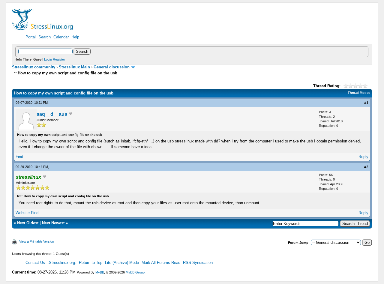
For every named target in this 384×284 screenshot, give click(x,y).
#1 (366, 103)
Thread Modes (359, 92)
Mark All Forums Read (161, 262)
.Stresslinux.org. (62, 262)
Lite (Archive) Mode (122, 262)
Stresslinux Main (74, 67)
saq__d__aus (52, 114)
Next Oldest (27, 223)
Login (48, 59)
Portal (31, 37)
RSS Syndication (198, 262)
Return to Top (90, 262)
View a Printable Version (36, 241)
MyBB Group (135, 272)
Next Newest (53, 223)
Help (75, 37)
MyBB (99, 272)
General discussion (112, 67)
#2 (366, 167)
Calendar (61, 37)
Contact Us (35, 262)
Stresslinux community (33, 67)
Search (44, 37)
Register (59, 59)
